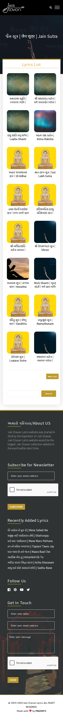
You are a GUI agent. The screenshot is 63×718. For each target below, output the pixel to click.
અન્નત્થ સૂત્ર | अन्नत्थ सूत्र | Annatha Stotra (18, 286)
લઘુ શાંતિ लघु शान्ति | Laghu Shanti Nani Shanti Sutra (18, 139)
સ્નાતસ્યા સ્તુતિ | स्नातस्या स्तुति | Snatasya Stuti (18, 102)
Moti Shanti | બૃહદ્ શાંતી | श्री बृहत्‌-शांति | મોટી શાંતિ (45, 286)
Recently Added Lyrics (28, 520)
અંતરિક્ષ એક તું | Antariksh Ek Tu (26, 557)
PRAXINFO (40, 710)
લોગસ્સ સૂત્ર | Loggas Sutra (17, 358)
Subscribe (16, 506)
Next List (52, 376)
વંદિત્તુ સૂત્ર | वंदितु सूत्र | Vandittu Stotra (18, 323)
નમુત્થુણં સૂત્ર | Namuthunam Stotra (45, 323)
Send (13, 680)
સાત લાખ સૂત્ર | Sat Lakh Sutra (45, 174)
